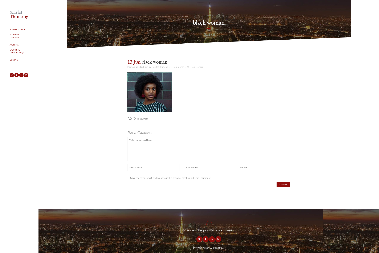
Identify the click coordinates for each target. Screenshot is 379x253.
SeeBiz (230, 230)
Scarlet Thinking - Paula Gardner (205, 230)
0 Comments (177, 67)
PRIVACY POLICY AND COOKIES (208, 248)
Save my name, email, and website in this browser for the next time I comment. (170, 178)
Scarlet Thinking (160, 67)
